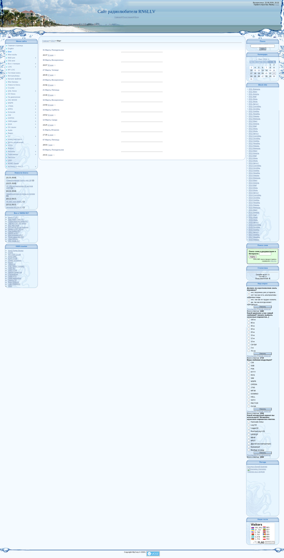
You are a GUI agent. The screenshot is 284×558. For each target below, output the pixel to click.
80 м (253, 323)
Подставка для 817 (16, 237)
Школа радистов (15, 272)
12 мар (50, 125)
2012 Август (254, 133)
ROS (253, 375)
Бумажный (255, 447)
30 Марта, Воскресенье (53, 60)
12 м (253, 338)
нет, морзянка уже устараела (263, 292)
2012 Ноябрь (254, 141)
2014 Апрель (254, 183)
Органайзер (13, 274)
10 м (253, 341)
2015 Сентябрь (255, 225)
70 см (253, 351)
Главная (117, 17)
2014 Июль (253, 190)
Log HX (254, 425)
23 (274, 73)
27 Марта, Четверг (51, 70)
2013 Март (253, 151)
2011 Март (253, 92)
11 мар (50, 135)
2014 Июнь (253, 188)
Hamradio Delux (257, 422)
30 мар (50, 65)
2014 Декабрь (254, 203)
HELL (253, 397)
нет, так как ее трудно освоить (263, 300)
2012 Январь (254, 116)
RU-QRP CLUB (14, 254)
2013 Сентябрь (255, 166)
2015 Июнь (253, 217)
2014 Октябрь (254, 198)
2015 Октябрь (254, 227)
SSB (252, 365)
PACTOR (254, 403)
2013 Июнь (253, 158)
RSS (277, 5)
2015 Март (253, 210)
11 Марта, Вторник (51, 130)
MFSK (253, 390)
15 (270, 70)
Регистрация (128, 17)
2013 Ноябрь (254, 170)
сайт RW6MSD (14, 284)
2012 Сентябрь (255, 136)
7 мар (50, 145)
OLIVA (253, 406)
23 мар (50, 85)
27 (263, 76)
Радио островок (14, 260)
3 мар (50, 155)
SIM (252, 378)
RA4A (10, 262)
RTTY (253, 372)
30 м (253, 329)
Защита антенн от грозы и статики (20, 194)
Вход (137, 17)
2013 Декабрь (254, 173)
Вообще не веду (257, 450)
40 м (253, 326)
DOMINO (254, 394)
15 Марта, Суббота (51, 110)
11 (255, 70)
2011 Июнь (253, 99)
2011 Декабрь (254, 114)
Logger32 (254, 428)
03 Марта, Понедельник (53, 150)
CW (252, 362)
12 (259, 70)
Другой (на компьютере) (261, 444)
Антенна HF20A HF (14, 207)
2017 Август (254, 232)
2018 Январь (254, 240)
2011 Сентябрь (255, 106)
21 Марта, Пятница (51, 90)
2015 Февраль (254, 207)
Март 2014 (262, 59)
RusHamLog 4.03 (258, 431)
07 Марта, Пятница (51, 140)
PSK (252, 369)
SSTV (253, 400)
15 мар (50, 115)
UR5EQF (12, 264)
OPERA (254, 384)
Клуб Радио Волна (15, 251)
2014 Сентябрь (255, 195)
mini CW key (13, 239)
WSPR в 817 (13, 233)
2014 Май (253, 185)
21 (266, 73)
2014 (53, 41)
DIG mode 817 (14, 241)
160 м (253, 319)
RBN (10, 286)
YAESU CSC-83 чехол (17, 223)
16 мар (50, 105)
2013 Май (253, 156)
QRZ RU (11, 268)
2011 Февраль (254, 89)
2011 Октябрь (254, 109)
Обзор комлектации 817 (18, 221)
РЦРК (10, 253)
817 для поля (13, 225)
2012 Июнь (253, 129)
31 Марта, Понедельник (53, 50)
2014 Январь (254, 175)
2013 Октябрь (254, 168)
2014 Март (253, 180)
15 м (253, 335)
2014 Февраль (254, 178)
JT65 (253, 387)
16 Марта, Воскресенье (53, 100)
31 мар (50, 55)
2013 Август (254, 163)
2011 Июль (253, 101)
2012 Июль (253, 131)
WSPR (253, 381)
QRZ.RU (273, 261)
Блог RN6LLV (13, 282)
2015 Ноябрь (254, 230)
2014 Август (254, 193)
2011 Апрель (254, 94)
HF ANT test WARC (14, 202)
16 (274, 70)
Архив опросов (264, 309)
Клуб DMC (12, 256)
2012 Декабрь (254, 143)
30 (274, 76)
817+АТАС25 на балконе (18, 227)
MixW (253, 437)
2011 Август (254, 104)
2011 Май (252, 96)
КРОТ (253, 440)
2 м (252, 348)
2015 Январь (254, 205)
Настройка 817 (14, 231)
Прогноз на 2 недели (256, 472)
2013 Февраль (254, 148)
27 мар (50, 75)
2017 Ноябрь (254, 235)
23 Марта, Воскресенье (53, 80)
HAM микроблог (14, 278)
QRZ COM (12, 270)
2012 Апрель (254, 124)
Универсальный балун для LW (18, 180)
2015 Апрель (254, 212)
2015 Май (253, 215)
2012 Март (253, 121)
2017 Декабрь (254, 237)
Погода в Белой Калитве (257, 467)
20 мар (50, 95)
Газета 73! (12, 280)
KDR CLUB (12, 258)
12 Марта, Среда (50, 120)
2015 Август (254, 222)
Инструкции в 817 (15, 235)
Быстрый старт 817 (16, 219)
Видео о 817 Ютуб (15, 229)
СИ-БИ (254, 344)
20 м (253, 332)
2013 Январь (254, 146)
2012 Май (253, 126)
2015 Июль (253, 220)
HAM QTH (12, 276)
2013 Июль (253, 161)
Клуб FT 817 (13, 217)
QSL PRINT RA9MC (16, 266)
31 (251, 79)
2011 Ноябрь (254, 111)
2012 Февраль (254, 119)
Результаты (252, 309)
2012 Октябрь (254, 138)
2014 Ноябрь (254, 200)
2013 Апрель (254, 153)
